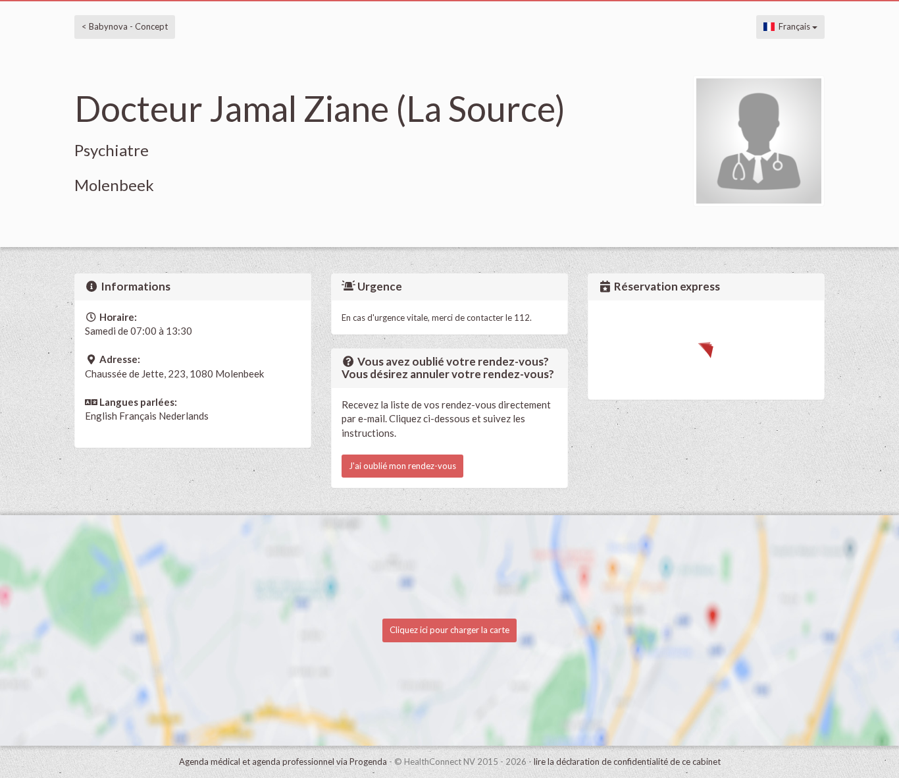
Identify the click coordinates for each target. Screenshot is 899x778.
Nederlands (184, 416)
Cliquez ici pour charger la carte (449, 630)
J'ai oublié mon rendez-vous (402, 465)
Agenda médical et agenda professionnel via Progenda (283, 761)
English (101, 416)
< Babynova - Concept (125, 26)
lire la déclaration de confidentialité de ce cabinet (627, 761)
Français (793, 26)
